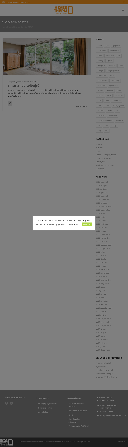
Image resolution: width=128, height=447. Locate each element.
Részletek (74, 224)
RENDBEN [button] (86, 224)
